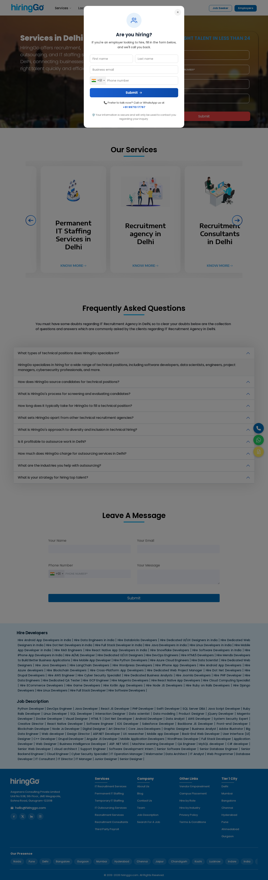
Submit (132, 92)
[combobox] (98, 81)
